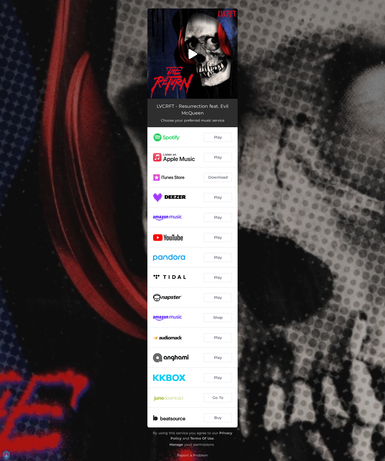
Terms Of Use (202, 438)
